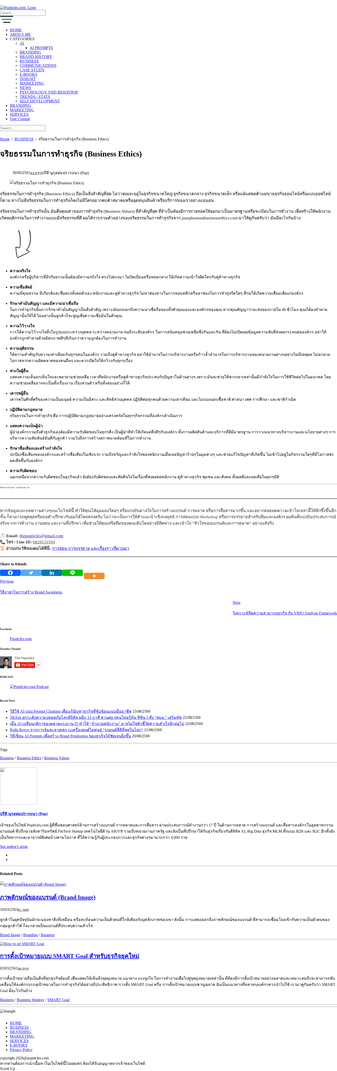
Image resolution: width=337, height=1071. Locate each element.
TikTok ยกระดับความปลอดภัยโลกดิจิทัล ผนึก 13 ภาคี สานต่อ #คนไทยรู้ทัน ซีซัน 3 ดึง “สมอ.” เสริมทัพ (96, 717)
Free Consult (20, 119)
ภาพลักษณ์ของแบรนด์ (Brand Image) (47, 897)
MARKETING (32, 83)
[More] (95, 572)
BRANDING (30, 52)
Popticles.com (21, 639)
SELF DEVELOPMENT (40, 101)
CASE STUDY (32, 70)
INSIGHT (28, 79)
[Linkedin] (51, 573)
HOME (16, 30)
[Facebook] (10, 573)
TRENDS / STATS (35, 97)
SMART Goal (58, 1000)
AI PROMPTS (41, 48)
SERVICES (19, 114)
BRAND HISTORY (36, 57)
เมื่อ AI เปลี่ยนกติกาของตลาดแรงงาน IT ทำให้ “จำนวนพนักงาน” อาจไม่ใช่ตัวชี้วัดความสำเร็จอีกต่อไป (97, 724)
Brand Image (10, 935)
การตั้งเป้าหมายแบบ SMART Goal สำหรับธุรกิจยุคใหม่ (69, 956)
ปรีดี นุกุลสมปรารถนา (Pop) (24, 814)
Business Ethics (29, 758)
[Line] (72, 573)
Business (7, 758)
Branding (30, 935)
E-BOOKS (28, 74)
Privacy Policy (21, 1050)
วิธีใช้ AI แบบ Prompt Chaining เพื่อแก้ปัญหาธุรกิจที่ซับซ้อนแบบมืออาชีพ (70, 711)
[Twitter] (31, 573)
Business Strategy (30, 1000)
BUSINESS (29, 61)
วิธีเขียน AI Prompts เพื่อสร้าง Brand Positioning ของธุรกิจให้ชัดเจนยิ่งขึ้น (70, 736)
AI (22, 43)
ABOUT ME (20, 34)
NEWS (25, 88)
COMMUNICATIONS (38, 65)
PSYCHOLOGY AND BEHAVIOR (49, 92)
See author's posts (14, 846)
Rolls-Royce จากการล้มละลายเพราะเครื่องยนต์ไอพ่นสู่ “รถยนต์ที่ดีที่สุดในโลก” (76, 730)
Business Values (56, 758)
